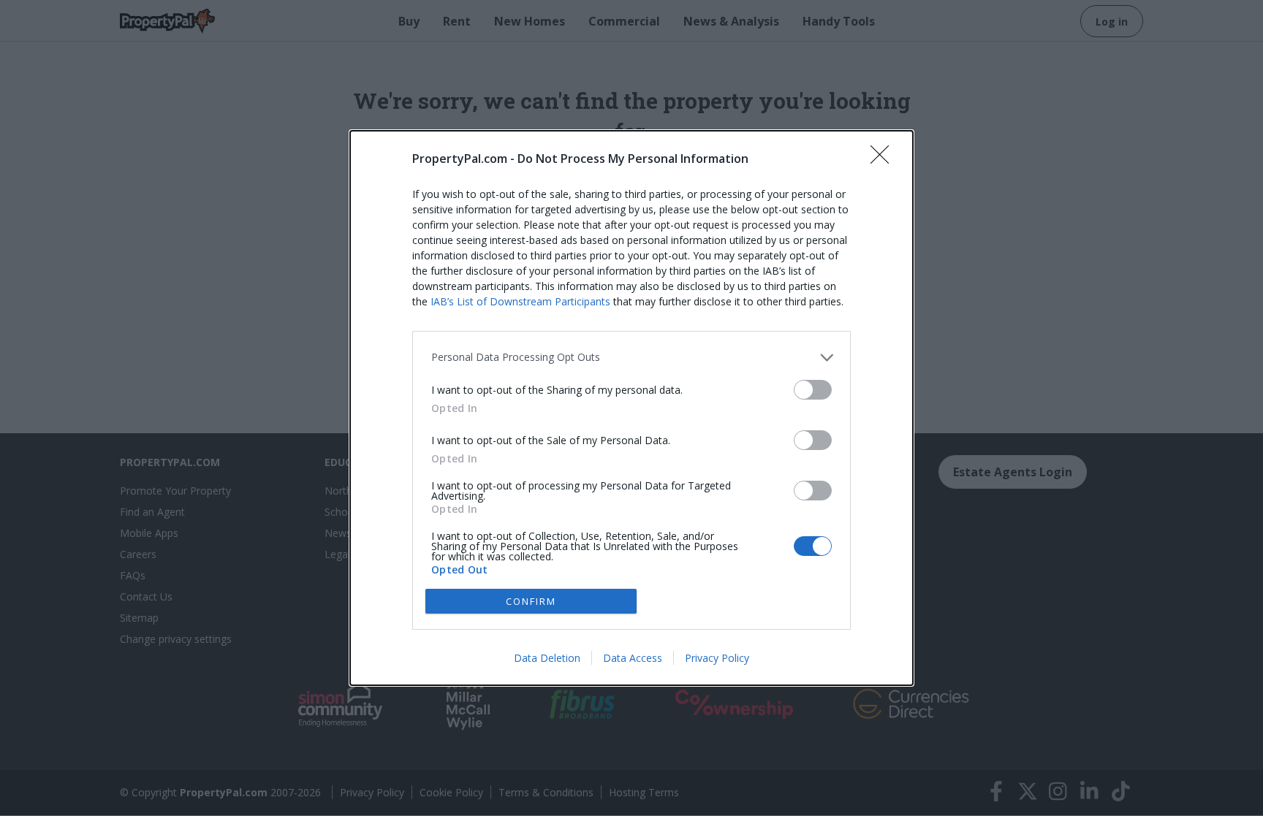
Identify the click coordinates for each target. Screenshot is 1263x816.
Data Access (632, 658)
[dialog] (631, 408)
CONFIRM (531, 601)
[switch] (813, 390)
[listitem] (631, 357)
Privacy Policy (717, 658)
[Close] (884, 159)
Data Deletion (547, 658)
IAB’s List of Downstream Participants (520, 301)
